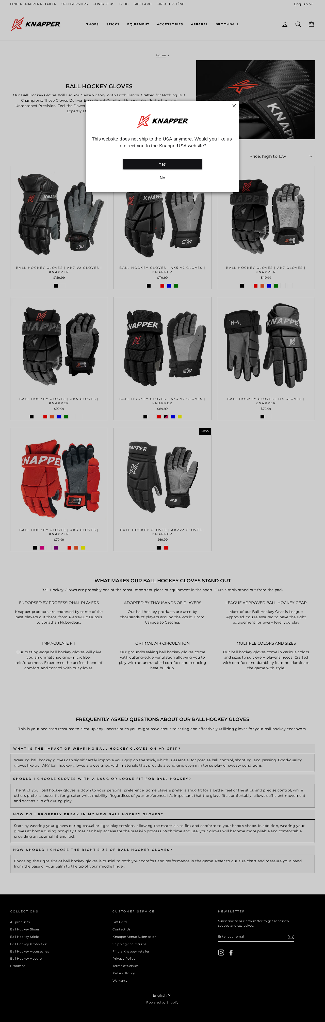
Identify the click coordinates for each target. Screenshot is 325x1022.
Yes (162, 164)
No (163, 178)
